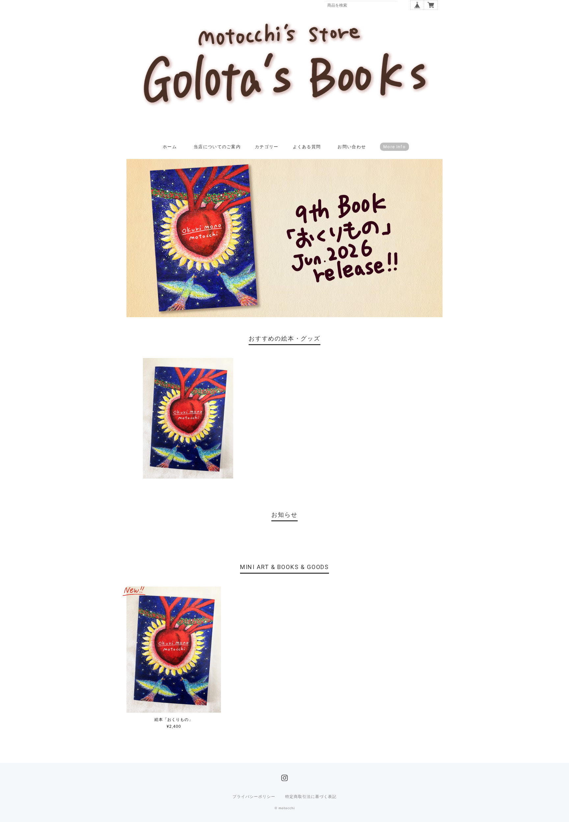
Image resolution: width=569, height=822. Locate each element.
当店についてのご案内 (217, 146)
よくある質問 (307, 146)
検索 (401, 5)
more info (394, 146)
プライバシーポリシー (253, 796)
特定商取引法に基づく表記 (311, 796)
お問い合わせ (352, 146)
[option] (188, 418)
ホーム (170, 146)
